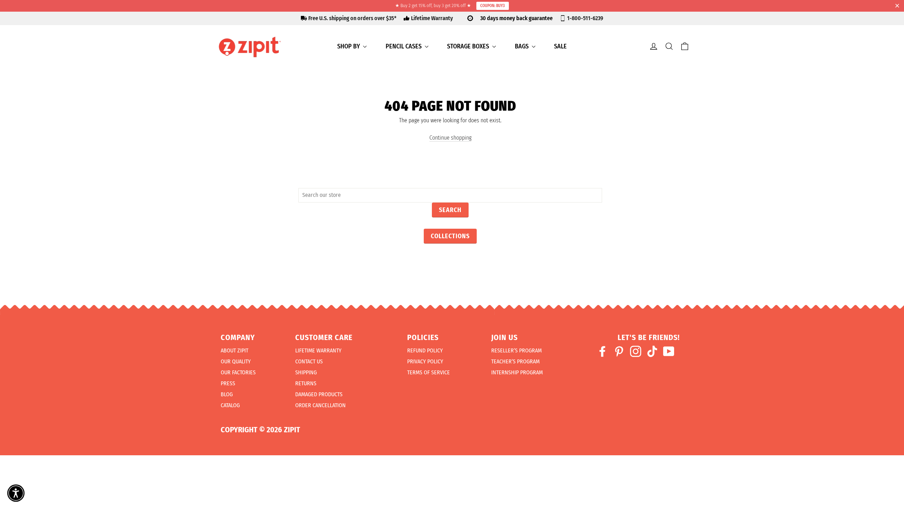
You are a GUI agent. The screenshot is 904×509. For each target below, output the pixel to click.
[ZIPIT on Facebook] (602, 351)
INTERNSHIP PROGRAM (517, 372)
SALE (560, 46)
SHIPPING (306, 372)
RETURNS (305, 383)
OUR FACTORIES (238, 372)
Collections (450, 236)
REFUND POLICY (425, 350)
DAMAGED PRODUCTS (319, 394)
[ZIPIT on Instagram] (635, 351)
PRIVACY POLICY (425, 361)
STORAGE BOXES (468, 46)
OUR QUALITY (236, 361)
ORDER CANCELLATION (320, 405)
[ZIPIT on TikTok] (652, 351)
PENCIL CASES (404, 46)
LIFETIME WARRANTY (318, 350)
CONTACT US (309, 361)
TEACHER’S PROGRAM (515, 361)
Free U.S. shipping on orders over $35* (352, 18)
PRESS (228, 383)
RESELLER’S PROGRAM (516, 350)
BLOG (227, 394)
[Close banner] (897, 6)
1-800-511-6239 (585, 18)
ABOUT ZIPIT (234, 350)
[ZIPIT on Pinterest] (619, 351)
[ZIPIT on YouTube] (668, 351)
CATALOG (230, 405)
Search (450, 210)
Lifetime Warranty (432, 18)
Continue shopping (450, 137)
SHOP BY (349, 46)
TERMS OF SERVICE (428, 372)
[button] (16, 493)
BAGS (522, 46)
